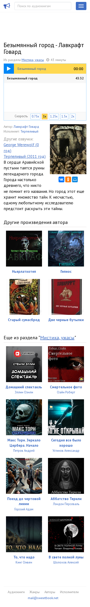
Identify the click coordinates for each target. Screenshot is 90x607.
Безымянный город (45, 78)
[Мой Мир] (75, 179)
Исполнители (69, 592)
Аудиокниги (16, 592)
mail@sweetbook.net (43, 598)
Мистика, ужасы (33, 60)
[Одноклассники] (68, 179)
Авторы (49, 592)
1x (44, 116)
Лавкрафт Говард (26, 126)
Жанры (35, 592)
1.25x (54, 116)
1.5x (64, 116)
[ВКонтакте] (61, 179)
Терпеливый (29, 131)
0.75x (35, 116)
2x (72, 116)
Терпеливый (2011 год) (25, 156)
